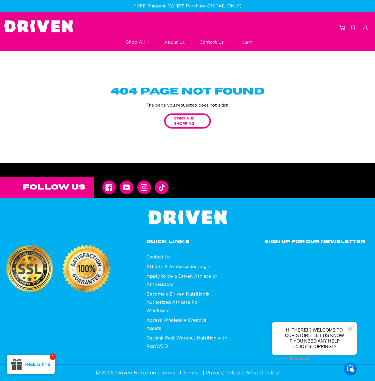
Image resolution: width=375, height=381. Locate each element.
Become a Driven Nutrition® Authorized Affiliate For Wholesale (177, 302)
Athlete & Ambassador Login (178, 266)
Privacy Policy (223, 372)
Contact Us (158, 256)
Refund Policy (261, 372)
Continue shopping (184, 121)
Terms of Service (181, 372)
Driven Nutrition (136, 372)
